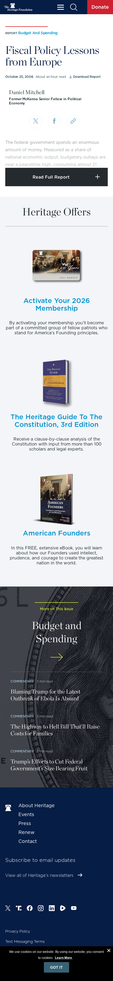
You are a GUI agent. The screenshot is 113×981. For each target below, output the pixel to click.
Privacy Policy (17, 931)
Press (24, 823)
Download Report (86, 77)
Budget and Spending (38, 33)
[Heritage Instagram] (41, 909)
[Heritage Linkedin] (52, 909)
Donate (100, 7)
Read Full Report (51, 177)
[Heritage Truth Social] (19, 909)
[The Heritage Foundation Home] (18, 7)
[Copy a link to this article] (73, 121)
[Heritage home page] (9, 808)
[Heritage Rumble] (63, 909)
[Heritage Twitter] (8, 909)
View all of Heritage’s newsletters (39, 875)
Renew (26, 832)
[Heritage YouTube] (74, 909)
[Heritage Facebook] (30, 909)
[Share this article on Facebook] (54, 121)
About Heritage (36, 805)
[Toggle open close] (96, 157)
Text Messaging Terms (25, 941)
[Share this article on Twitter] (35, 121)
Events (26, 814)
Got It (56, 967)
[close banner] (109, 951)
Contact (27, 841)
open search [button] (73, 7)
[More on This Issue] (56, 657)
